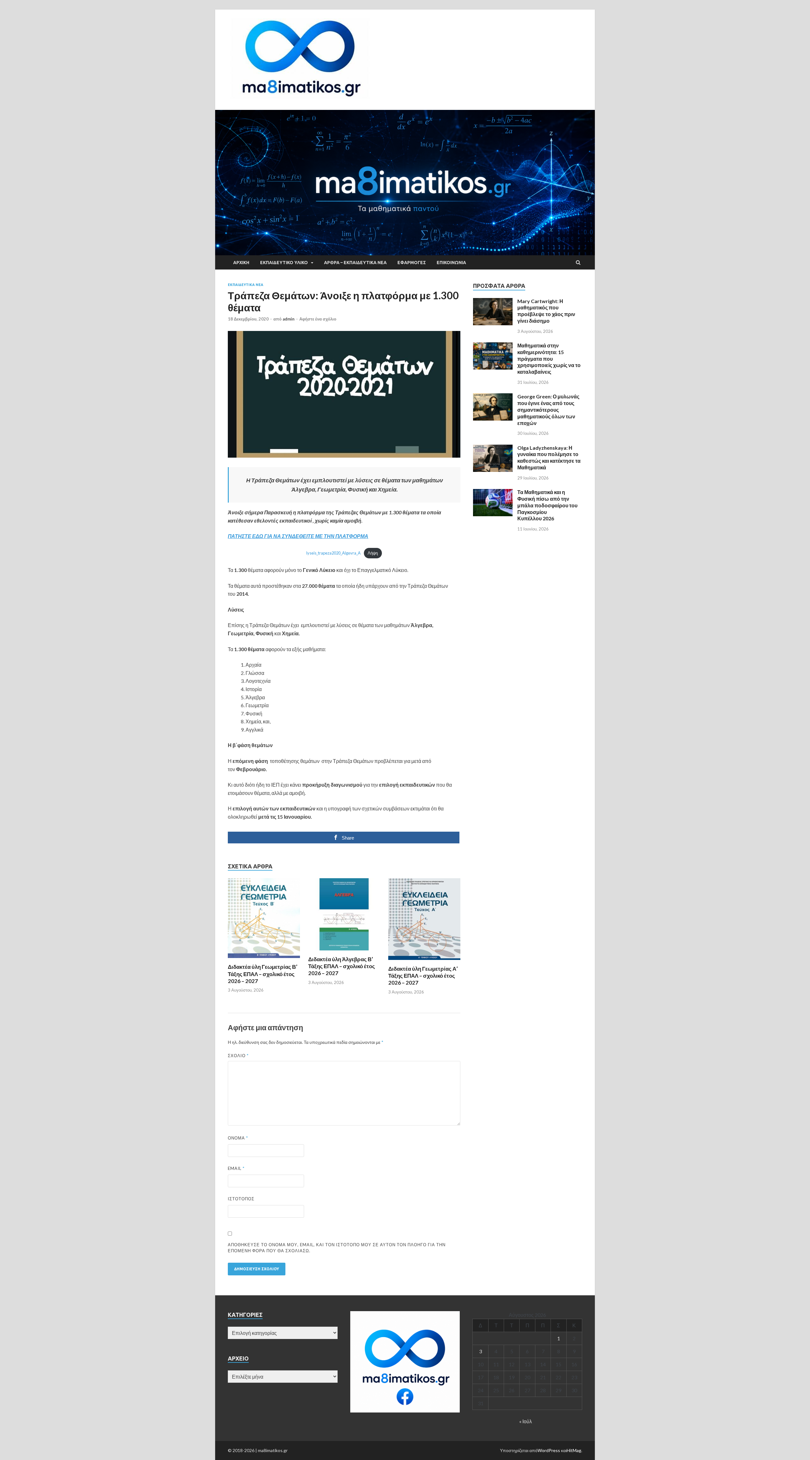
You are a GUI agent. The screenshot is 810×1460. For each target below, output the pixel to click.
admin (289, 318)
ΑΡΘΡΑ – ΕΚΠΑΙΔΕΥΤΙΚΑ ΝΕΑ (355, 262)
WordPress (549, 1450)
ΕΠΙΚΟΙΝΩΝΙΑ (451, 262)
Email (236, 1168)
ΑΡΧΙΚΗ (241, 262)
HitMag (574, 1450)
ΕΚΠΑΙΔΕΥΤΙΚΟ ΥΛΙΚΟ (284, 262)
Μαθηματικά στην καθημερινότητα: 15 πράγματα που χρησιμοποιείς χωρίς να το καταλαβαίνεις (549, 358)
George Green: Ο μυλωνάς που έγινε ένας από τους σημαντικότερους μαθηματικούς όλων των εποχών (548, 409)
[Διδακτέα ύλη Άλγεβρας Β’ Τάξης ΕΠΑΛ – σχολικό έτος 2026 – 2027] (344, 952)
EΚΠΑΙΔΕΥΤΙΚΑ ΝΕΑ (245, 285)
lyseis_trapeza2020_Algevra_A (333, 552)
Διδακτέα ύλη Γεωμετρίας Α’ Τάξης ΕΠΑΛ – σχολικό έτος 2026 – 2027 (423, 975)
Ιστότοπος (241, 1198)
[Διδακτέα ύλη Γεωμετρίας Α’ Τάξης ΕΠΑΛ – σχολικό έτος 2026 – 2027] (424, 961)
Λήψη (373, 552)
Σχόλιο (238, 1055)
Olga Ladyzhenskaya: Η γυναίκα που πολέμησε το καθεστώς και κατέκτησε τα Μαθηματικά (549, 457)
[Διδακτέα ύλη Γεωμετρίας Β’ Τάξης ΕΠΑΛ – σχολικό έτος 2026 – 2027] (264, 959)
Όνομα (238, 1137)
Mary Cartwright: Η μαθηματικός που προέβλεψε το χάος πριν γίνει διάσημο (546, 311)
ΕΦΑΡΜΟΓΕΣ (411, 262)
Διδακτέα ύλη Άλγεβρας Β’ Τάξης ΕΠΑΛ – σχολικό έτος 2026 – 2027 (341, 966)
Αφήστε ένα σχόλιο (317, 318)
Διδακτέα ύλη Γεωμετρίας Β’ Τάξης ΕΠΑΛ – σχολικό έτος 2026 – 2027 (262, 973)
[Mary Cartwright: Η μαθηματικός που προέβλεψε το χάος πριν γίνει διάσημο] (493, 302)
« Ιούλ (525, 1421)
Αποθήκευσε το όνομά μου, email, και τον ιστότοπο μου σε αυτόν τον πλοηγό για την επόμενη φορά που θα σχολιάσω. (337, 1248)
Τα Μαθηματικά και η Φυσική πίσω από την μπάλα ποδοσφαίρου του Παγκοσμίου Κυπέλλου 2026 (547, 505)
